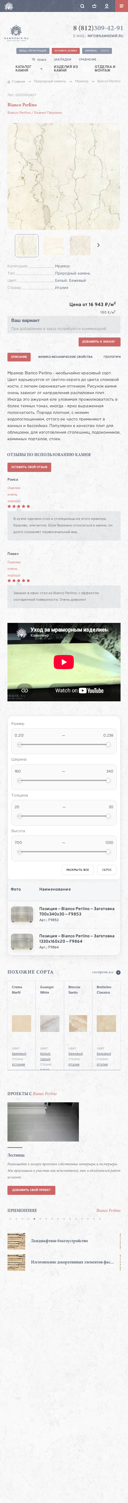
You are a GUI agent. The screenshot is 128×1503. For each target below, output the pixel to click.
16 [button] (100, 1219)
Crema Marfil (17, 989)
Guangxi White (47, 989)
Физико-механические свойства (65, 357)
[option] (40, 1252)
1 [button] (10, 1219)
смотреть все (102, 972)
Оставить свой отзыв (29, 467)
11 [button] (70, 1219)
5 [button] (34, 1219)
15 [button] (94, 1219)
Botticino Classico (104, 989)
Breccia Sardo (74, 989)
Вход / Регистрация (32, 50)
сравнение (87, 60)
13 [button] (82, 1219)
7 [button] (46, 1219)
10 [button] (64, 1219)
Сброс (107, 870)
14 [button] (88, 1219)
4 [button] (28, 1219)
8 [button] (52, 1219)
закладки (62, 60)
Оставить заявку (65, 50)
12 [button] (76, 1219)
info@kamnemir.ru (105, 36)
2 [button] (16, 1219)
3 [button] (22, 1219)
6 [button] (40, 1219)
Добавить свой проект (31, 1190)
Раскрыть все (77, 870)
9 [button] (58, 1219)
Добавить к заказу (98, 342)
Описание (19, 357)
